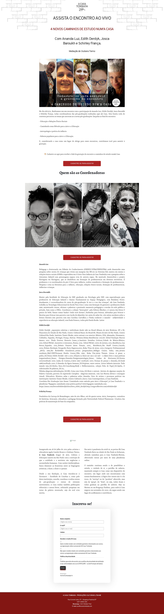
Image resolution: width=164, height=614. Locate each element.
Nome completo (65, 519)
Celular (62, 532)
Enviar (63, 568)
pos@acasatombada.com (84, 606)
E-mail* (62, 525)
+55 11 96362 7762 (85, 604)
